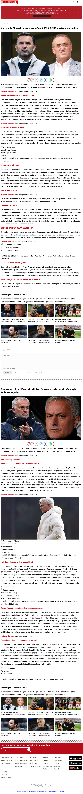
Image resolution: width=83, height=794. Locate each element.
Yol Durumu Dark (6, 760)
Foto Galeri (57, 758)
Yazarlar (56, 763)
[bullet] (30, 372)
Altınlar (45, 758)
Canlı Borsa (32, 758)
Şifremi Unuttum (6, 777)
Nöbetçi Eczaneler (21, 763)
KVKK (46, 791)
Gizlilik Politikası (34, 791)
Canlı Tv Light (5, 763)
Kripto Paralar (47, 766)
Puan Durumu (33, 763)
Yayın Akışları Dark (21, 760)
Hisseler (45, 763)
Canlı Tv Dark (19, 758)
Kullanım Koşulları (54, 791)
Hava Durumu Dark (7, 758)
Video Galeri (58, 760)
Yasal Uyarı (63, 791)
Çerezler (41, 791)
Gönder (7, 372)
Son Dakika (18, 766)
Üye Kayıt (4, 774)
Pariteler (46, 769)
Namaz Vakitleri (34, 760)
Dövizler (45, 760)
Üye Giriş (4, 772)
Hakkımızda (20, 791)
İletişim (26, 791)
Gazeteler (57, 766)
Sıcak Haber (58, 769)
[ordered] (27, 372)
